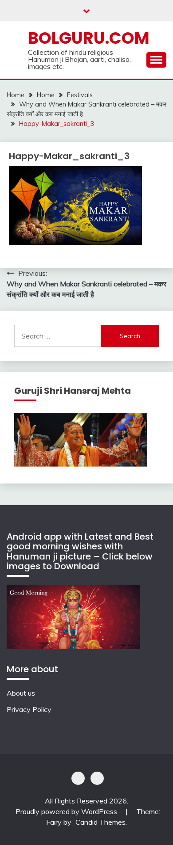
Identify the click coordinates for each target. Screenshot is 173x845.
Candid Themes (100, 822)
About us (21, 693)
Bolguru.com (88, 38)
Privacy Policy (29, 709)
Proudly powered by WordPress (67, 811)
